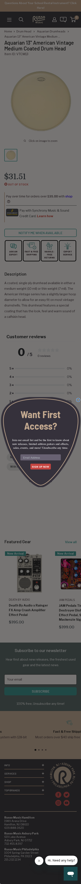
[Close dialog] (78, 400)
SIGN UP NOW (40, 466)
